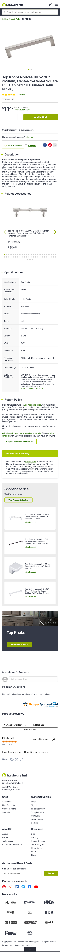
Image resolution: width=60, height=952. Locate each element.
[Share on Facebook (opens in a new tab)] (12, 760)
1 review (21, 94)
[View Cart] (50, 4)
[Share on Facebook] (45, 145)
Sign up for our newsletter (14, 869)
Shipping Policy (38, 809)
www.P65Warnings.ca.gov (32, 388)
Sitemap (30, 945)
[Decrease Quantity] (4, 117)
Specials (6, 812)
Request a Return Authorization (19, 442)
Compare (32, 146)
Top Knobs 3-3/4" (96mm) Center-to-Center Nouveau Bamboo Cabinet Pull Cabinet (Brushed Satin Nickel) (28, 233)
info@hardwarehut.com (12, 783)
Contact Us (36, 816)
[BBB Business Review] (10, 922)
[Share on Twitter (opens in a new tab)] (16, 759)
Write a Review (30, 729)
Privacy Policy (7, 945)
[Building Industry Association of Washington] (10, 933)
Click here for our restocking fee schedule (21, 433)
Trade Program (38, 844)
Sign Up (34, 805)
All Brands (6, 801)
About (5, 834)
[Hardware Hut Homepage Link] (12, 4)
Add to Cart (40, 117)
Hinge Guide (36, 848)
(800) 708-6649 (9, 780)
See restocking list (32, 405)
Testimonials (7, 841)
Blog (33, 834)
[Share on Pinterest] (50, 145)
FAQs (33, 851)
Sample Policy (37, 812)
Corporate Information (12, 844)
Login (33, 801)
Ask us (30, 137)
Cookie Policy (20, 945)
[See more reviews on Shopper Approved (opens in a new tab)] (21, 759)
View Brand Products (19, 644)
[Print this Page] (55, 145)
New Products (8, 805)
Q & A (34, 855)
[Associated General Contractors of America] (49, 922)
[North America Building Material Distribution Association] (30, 922)
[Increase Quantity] (19, 117)
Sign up (51, 873)
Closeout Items (9, 809)
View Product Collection (18, 500)
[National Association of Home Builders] (30, 933)
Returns (34, 823)
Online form (30, 461)
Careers (5, 837)
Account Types (38, 841)
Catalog (34, 837)
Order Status (37, 819)
